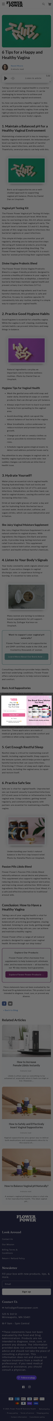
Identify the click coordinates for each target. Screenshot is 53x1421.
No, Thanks (14, 718)
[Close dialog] (50, 697)
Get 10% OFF (14, 715)
